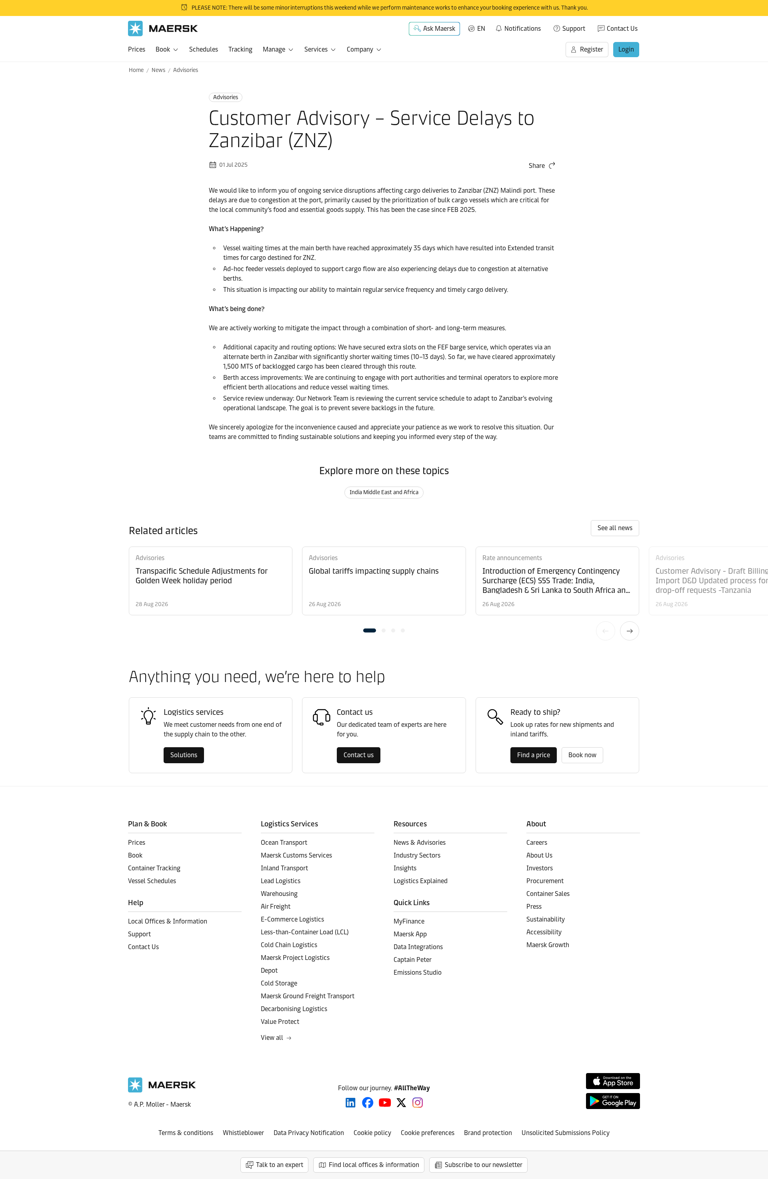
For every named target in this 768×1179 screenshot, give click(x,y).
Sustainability (545, 919)
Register (591, 49)
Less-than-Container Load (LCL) (305, 932)
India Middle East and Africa (384, 492)
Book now (582, 755)
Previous (605, 630)
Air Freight (275, 906)
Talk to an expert (279, 1165)
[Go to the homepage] (162, 1090)
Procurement (545, 881)
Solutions (183, 755)
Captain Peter (413, 960)
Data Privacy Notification (309, 1133)
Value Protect (280, 1021)
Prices (136, 49)
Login (626, 49)
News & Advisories (420, 842)
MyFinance (409, 921)
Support (573, 28)
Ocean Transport (284, 842)
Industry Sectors (417, 855)
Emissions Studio (418, 972)
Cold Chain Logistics (289, 945)
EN (481, 28)
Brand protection (488, 1133)
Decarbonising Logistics (294, 1009)
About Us (539, 855)
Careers (536, 842)
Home (136, 70)
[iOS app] (613, 1081)
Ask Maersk (439, 28)
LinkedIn (350, 1102)
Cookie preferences (427, 1133)
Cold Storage (279, 983)
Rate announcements (512, 558)
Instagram (417, 1102)
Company (360, 49)
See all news (615, 528)
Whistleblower (243, 1133)
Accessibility (544, 932)
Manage (274, 49)
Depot (269, 970)
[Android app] (613, 1101)
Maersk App (410, 934)
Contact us (359, 755)
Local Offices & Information (167, 921)
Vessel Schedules (152, 881)
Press (534, 906)
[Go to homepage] (163, 28)
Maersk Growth (547, 945)
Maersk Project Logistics (295, 958)
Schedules (203, 49)
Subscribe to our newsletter (483, 1165)
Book (163, 49)
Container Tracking (154, 868)
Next (629, 630)
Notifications (518, 27)
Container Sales (548, 894)
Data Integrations (418, 947)
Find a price (533, 755)
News (158, 70)
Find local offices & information (374, 1165)
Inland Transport (284, 868)
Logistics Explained (421, 881)
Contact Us (622, 28)
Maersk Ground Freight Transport (307, 996)
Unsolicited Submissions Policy (566, 1133)
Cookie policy (372, 1133)
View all (272, 1037)
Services (316, 49)
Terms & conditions (185, 1133)
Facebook (368, 1102)
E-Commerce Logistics (292, 919)
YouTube (385, 1102)
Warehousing (279, 894)
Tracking (240, 49)
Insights (405, 868)
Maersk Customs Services (296, 855)
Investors (539, 868)
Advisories (185, 70)
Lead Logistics (280, 881)
